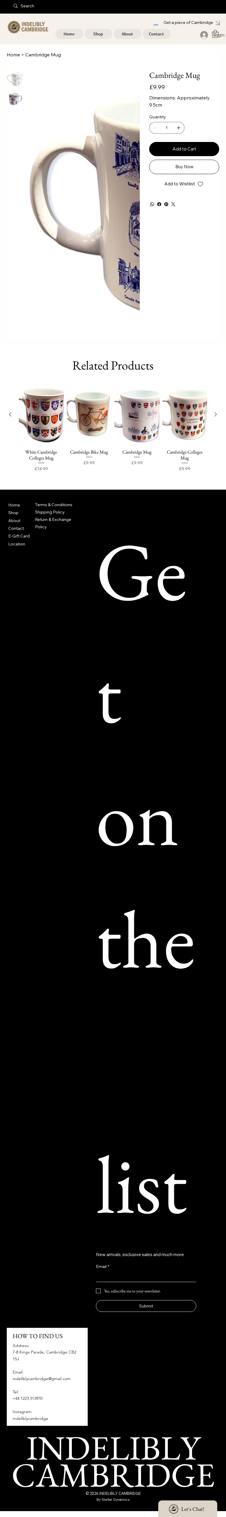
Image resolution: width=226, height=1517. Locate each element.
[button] (215, 34)
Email (102, 1266)
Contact (16, 528)
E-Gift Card (19, 536)
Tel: (16, 1392)
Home (14, 505)
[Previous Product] (10, 414)
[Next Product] (215, 414)
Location (16, 544)
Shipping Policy (50, 512)
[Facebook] (159, 204)
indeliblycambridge (30, 1418)
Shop (13, 512)
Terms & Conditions (53, 504)
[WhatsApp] (152, 204)
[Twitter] (173, 204)
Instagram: (22, 1411)
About (14, 520)
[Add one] (179, 128)
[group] (113, 431)
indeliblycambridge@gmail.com (42, 1378)
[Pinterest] (166, 204)
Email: (18, 1372)
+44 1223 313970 (27, 1398)
